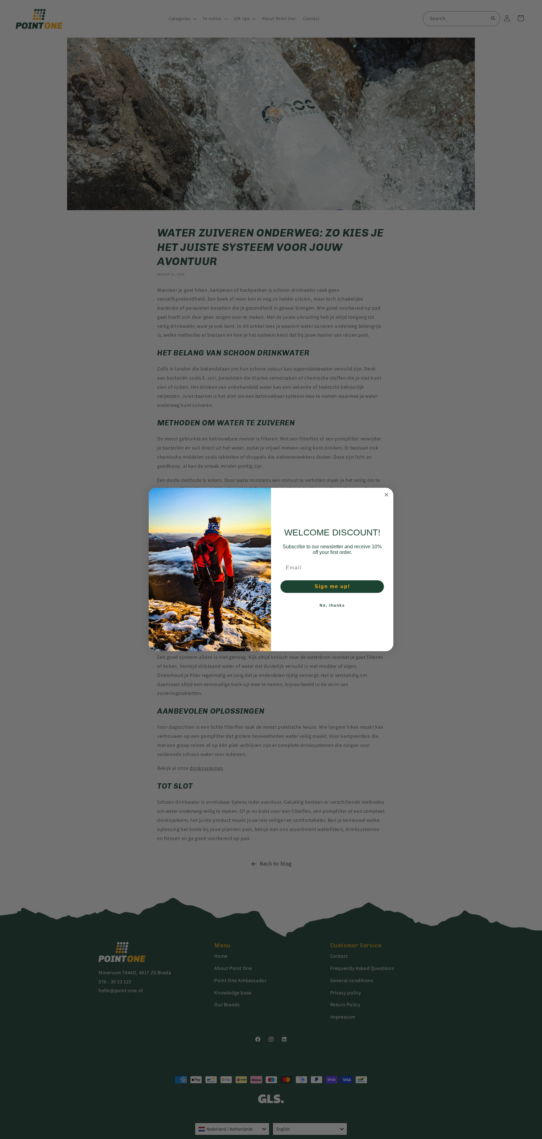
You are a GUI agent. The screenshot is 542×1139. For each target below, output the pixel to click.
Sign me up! (332, 586)
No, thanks (332, 605)
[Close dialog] (386, 494)
